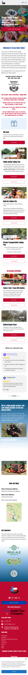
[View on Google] (4, 378)
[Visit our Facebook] (9, 598)
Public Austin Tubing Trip (11, 162)
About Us (3, 641)
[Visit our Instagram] (12, 598)
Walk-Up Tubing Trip (10, 201)
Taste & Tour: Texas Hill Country (14, 288)
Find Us (3, 644)
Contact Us (4, 642)
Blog (2, 646)
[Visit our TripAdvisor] (16, 598)
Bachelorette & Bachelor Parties (9, 639)
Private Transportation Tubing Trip (13, 243)
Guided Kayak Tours (10, 324)
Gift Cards (3, 637)
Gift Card (6, 132)
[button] (26, 659)
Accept (14, 671)
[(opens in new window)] (14, 503)
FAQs (2, 647)
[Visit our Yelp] (19, 598)
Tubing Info (4, 635)
